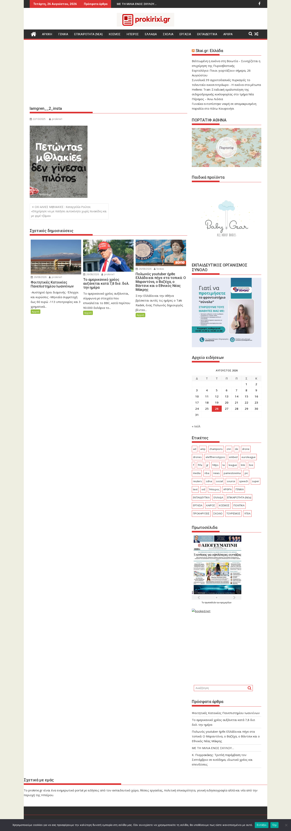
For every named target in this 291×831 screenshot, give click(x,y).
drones (197, 457)
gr (207, 465)
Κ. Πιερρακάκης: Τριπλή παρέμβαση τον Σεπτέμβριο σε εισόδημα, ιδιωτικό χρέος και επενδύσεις (222, 759)
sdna (209, 481)
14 (236, 396)
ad (194, 449)
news (216, 473)
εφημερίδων (225, 602)
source (231, 481)
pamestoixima (232, 473)
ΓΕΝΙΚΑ (63, 34)
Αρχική (35, 311)
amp (202, 449)
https (215, 465)
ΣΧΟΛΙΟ (218, 513)
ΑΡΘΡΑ (228, 34)
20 (226, 402)
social (219, 481)
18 (207, 402)
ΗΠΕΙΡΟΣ (133, 34)
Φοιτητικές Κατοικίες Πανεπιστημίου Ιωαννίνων (226, 713)
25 (207, 409)
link (243, 465)
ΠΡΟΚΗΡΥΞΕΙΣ (201, 513)
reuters (197, 481)
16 (256, 396)
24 (197, 409)
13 (226, 396)
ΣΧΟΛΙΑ (168, 34)
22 (246, 402)
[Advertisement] (108, 74)
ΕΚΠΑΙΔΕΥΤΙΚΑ (207, 34)
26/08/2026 (40, 277)
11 (207, 396)
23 (256, 402)
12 (217, 396)
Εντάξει (261, 824)
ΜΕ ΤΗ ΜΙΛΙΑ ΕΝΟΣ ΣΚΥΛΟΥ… (213, 748)
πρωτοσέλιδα (210, 602)
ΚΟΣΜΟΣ (115, 34)
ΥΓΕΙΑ (247, 513)
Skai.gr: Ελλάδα (209, 50)
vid (203, 489)
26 (217, 409)
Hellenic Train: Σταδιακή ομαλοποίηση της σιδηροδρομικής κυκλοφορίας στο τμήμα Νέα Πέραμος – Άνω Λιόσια (223, 94)
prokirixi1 (57, 119)
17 (197, 402)
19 (217, 402)
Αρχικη (47, 34)
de (236, 449)
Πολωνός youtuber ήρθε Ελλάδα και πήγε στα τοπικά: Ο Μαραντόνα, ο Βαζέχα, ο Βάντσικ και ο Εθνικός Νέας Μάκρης (226, 736)
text (195, 489)
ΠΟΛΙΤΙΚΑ (238, 505)
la (224, 465)
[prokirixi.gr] (33, 33)
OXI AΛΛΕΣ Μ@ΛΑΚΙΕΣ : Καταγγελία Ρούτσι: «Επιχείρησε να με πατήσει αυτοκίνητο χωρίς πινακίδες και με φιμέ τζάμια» (69, 211)
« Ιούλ (196, 426)
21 (236, 402)
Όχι (274, 824)
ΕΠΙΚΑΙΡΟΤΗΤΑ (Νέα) (239, 497)
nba (206, 473)
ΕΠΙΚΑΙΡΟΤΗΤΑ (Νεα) (88, 34)
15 (246, 396)
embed (233, 457)
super (255, 481)
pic (246, 473)
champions (216, 449)
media (197, 473)
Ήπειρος (214, 489)
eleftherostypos (215, 457)
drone (245, 449)
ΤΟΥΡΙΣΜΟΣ (233, 513)
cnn (229, 449)
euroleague (249, 457)
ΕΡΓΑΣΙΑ (185, 34)
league (233, 465)
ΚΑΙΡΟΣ (210, 505)
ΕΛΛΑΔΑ (151, 34)
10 (197, 396)
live (251, 465)
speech (243, 481)
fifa (200, 465)
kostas (160, 268)
